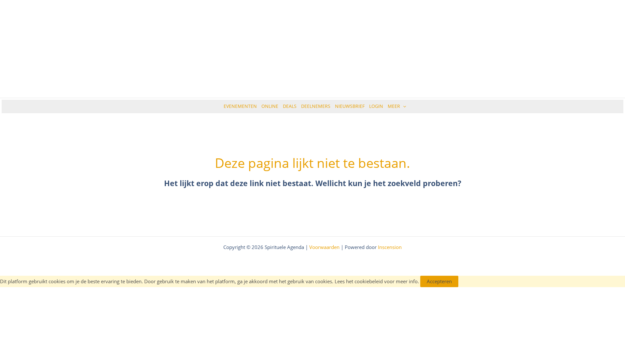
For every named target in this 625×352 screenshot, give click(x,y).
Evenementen (240, 106)
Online (269, 106)
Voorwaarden (324, 247)
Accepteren (439, 281)
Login (376, 106)
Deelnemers (315, 106)
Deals (290, 106)
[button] (403, 106)
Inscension (390, 247)
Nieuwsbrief (350, 106)
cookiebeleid (368, 281)
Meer (394, 106)
